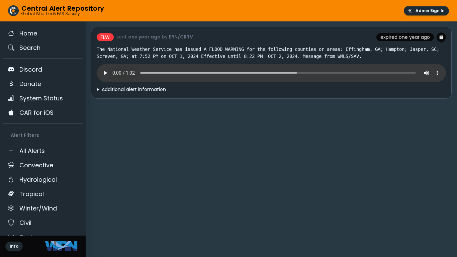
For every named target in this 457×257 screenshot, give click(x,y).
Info (14, 246)
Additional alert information (134, 89)
